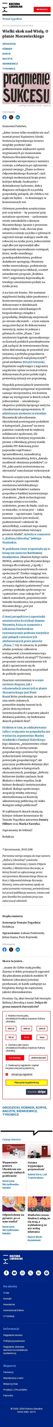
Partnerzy (8, 1372)
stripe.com (36, 1092)
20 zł (26, 1037)
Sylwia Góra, (35, 1174)
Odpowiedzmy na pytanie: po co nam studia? (13, 1218)
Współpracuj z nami (13, 1378)
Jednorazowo (38, 1058)
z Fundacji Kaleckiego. (31, 739)
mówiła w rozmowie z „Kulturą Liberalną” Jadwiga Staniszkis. (26, 538)
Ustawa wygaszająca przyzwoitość (36, 1166)
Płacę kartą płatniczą (26, 1082)
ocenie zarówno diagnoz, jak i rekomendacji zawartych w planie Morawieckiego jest (24, 688)
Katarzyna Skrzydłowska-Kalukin (10, 1184)
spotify (46, 1273)
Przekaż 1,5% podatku (15, 1389)
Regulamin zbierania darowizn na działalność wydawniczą (15, 1350)
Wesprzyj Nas (10, 1384)
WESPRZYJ (42, 9)
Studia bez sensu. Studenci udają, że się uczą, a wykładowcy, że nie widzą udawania (39, 1223)
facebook (6, 1273)
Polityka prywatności (14, 1341)
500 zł (11, 1028)
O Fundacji (8, 1316)
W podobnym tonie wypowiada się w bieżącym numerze (26, 553)
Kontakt (7, 1298)
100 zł (42, 1028)
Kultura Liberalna (12, 7)
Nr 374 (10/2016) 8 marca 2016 (17, 26)
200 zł (26, 1028)
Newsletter (9, 1304)
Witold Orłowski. (34, 362)
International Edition (13, 1310)
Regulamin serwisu (13, 1335)
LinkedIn (18, 117)
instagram (22, 1273)
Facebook (4, 117)
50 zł (11, 1037)
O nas (6, 1293)
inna (42, 1037)
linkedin (38, 1273)
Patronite (8, 1395)
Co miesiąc (15, 1058)
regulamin (27, 1074)
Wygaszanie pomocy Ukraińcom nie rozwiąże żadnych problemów (13, 1169)
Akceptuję (21, 1074)
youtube (14, 1273)
